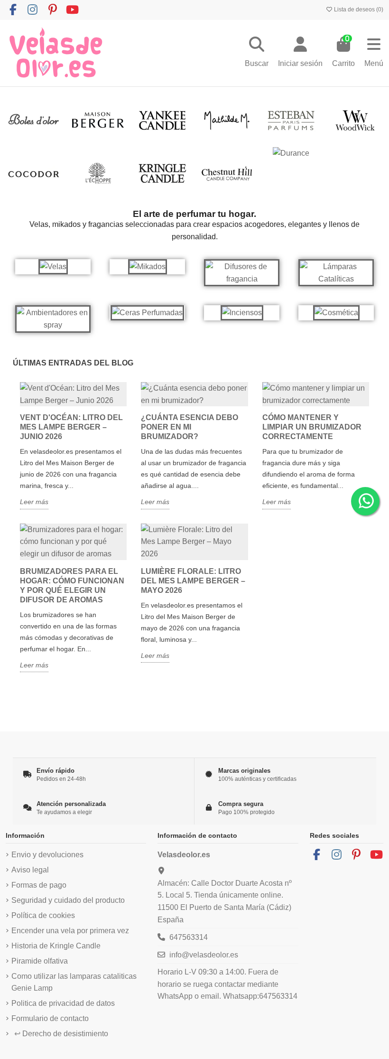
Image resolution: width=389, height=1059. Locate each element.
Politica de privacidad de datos (63, 1003)
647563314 (188, 937)
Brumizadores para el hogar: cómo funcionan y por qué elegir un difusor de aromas (72, 585)
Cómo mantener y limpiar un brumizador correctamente (311, 426)
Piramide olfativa (39, 961)
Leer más (34, 502)
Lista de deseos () (358, 9)
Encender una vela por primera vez (70, 931)
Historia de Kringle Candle (56, 946)
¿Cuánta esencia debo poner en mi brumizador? (189, 426)
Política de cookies (43, 915)
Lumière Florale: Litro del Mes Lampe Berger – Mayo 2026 (193, 580)
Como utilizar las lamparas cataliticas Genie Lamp (74, 982)
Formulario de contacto (50, 1018)
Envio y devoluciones (47, 855)
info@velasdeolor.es (203, 955)
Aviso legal (30, 870)
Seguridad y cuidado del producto (68, 900)
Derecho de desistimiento (61, 1034)
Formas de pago (38, 885)
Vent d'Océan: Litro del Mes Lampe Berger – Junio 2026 (71, 426)
